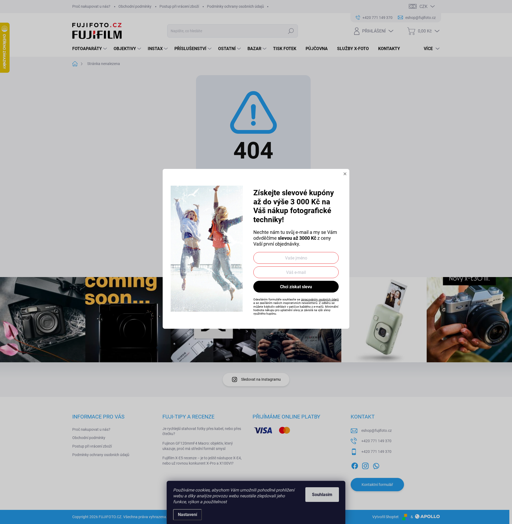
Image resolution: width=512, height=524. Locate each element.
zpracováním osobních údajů (320, 299)
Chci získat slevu (296, 286)
